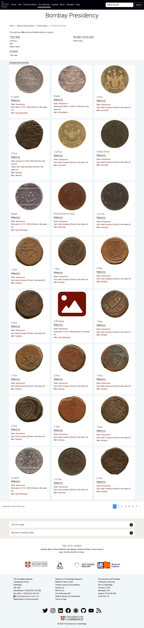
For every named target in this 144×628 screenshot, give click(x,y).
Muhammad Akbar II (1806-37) (66, 106)
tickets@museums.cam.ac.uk (27, 596)
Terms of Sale (60, 599)
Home (14, 4)
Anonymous (20, 104)
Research (70, 4)
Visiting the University (106, 582)
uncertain (104, 110)
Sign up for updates (72, 545)
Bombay (18, 173)
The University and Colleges (109, 579)
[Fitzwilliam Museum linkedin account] (68, 610)
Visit (20, 4)
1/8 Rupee (59, 321)
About (62, 4)
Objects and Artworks (25, 26)
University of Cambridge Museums (68, 579)
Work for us (59, 590)
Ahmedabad (63, 112)
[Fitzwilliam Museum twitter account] (45, 610)
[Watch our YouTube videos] (91, 610)
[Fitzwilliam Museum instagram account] (53, 610)
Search (138, 5)
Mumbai (18, 175)
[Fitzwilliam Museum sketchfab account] (76, 610)
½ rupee (15, 96)
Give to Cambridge (105, 585)
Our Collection (44, 4)
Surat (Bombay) (21, 113)
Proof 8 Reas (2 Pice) (64, 213)
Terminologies (42, 26)
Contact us (59, 588)
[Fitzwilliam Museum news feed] (98, 610)
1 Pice (14, 269)
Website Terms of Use (64, 582)
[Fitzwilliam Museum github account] (84, 610)
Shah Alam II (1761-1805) (21, 107)
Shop (78, 4)
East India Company (104, 107)
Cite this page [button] (17, 524)
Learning (55, 4)
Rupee (57, 96)
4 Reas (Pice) (103, 151)
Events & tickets (30, 4)
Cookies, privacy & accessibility (67, 585)
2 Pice (99, 97)
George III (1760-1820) (25, 161)
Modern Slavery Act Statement (67, 596)
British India (77, 41)
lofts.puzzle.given (31, 599)
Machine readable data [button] (22, 532)
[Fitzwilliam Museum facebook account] (61, 610)
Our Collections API (63, 593)
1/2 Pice (58, 152)
